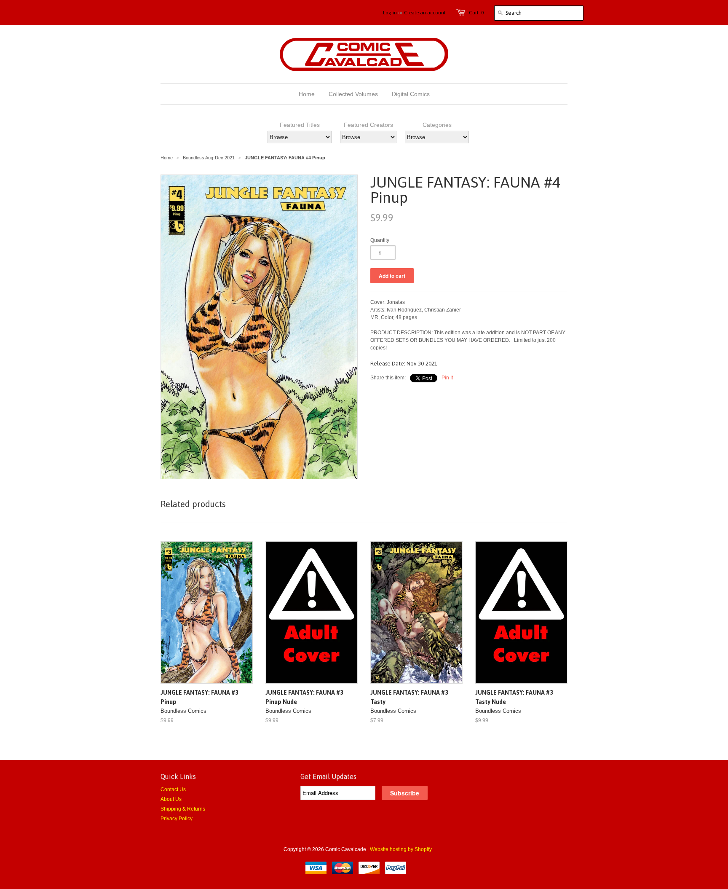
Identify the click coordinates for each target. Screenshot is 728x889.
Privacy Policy (177, 819)
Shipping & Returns (183, 809)
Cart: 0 (476, 13)
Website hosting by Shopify (401, 849)
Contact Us (173, 789)
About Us (171, 799)
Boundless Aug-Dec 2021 (209, 157)
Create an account (425, 13)
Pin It (447, 378)
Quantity (379, 240)
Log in (390, 13)
